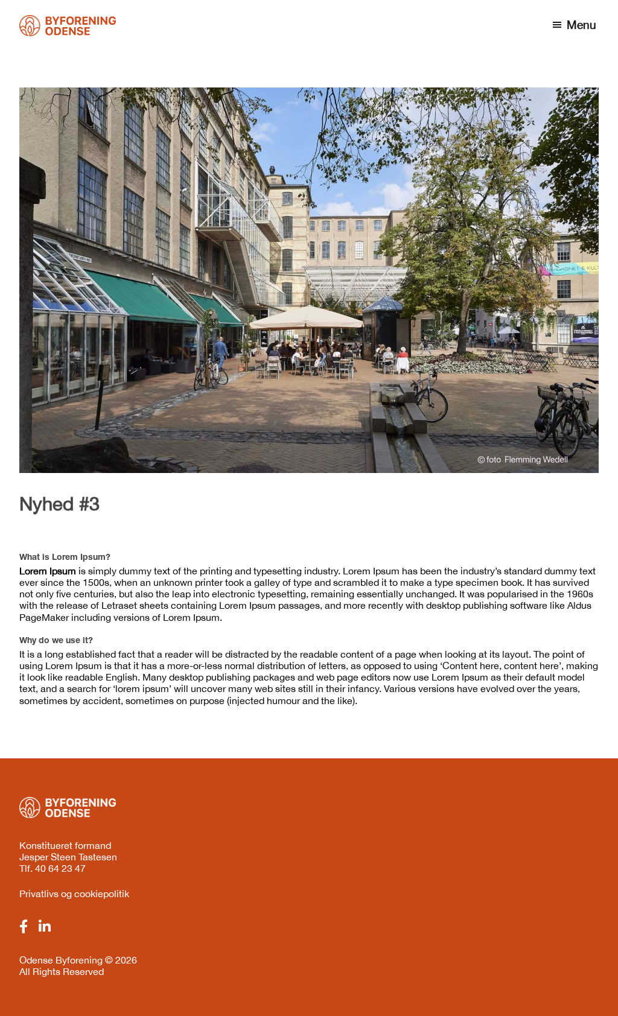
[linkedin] (45, 927)
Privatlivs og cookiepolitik (74, 893)
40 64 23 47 (60, 868)
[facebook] (23, 927)
